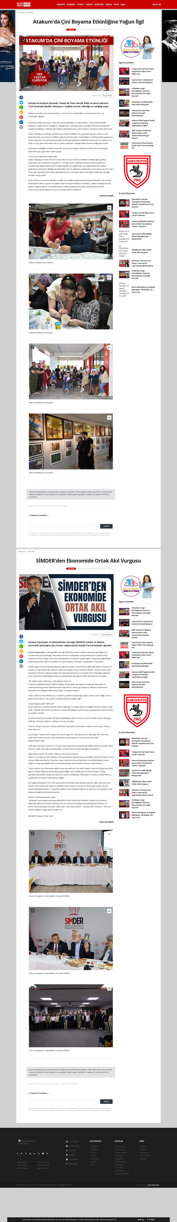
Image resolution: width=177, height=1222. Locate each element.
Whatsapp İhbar (43, 1165)
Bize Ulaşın (73, 1164)
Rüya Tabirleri (145, 1155)
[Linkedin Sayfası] (35, 1153)
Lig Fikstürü (119, 1158)
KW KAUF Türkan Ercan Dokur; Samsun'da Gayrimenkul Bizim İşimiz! (142, 263)
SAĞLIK (108, 4)
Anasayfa (21, 12)
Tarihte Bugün (120, 1161)
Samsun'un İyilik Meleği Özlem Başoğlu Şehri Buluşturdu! (141, 236)
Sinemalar (119, 1164)
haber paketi (87, 1185)
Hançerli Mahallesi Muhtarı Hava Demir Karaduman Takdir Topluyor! (143, 224)
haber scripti (97, 1185)
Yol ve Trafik (120, 1149)
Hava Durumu (120, 1146)
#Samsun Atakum (35, 506)
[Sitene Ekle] (48, 1153)
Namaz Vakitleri (121, 1152)
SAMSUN (61, 4)
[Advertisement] (88, 1204)
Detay (141, 1220)
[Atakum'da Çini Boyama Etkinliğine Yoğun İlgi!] (66, 63)
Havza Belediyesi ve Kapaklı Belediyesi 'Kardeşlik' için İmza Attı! (143, 289)
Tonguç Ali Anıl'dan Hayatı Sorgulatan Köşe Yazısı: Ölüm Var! (143, 71)
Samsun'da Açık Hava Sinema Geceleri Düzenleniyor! (141, 113)
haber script (116, 1185)
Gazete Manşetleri (122, 1173)
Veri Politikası (22, 1168)
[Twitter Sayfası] (22, 1153)
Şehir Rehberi (120, 1170)
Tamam (152, 1220)
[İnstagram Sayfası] (27, 1153)
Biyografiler (144, 1152)
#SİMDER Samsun (35, 1084)
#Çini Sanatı (48, 506)
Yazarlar (72, 1150)
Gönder (106, 526)
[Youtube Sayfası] (31, 1153)
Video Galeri (74, 1146)
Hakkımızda (21, 1162)
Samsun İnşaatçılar (36, 652)
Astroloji (143, 1158)
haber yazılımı (77, 1185)
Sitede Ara (144, 1146)
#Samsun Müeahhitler (69, 1084)
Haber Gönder (42, 1168)
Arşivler (72, 1155)
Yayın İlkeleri (22, 1165)
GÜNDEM (71, 4)
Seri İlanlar (119, 1167)
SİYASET (80, 4)
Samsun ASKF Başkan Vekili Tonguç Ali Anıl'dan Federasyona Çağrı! (143, 123)
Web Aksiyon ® (153, 1185)
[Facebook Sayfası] (18, 1153)
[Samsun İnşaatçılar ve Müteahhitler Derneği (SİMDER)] (71, 861)
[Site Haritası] (44, 1153)
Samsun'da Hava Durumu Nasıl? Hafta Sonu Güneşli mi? (142, 145)
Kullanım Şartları (43, 1162)
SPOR (116, 4)
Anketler (143, 1149)
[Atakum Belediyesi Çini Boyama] (71, 231)
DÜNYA (89, 4)
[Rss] (39, 1153)
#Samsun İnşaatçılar (51, 1084)
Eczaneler (118, 1155)
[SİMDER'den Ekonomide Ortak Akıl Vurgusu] (66, 602)
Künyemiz (73, 1159)
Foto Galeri (74, 1141)
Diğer (123, 4)
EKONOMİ (99, 4)
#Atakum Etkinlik (60, 506)
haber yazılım (107, 1185)
